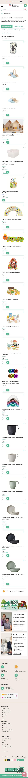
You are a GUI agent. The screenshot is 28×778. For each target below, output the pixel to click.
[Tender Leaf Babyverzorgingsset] (13, 318)
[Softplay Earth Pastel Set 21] (13, 74)
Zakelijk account (17, 653)
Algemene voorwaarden (18, 775)
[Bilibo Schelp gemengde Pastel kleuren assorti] (13, 401)
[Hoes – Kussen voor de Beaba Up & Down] (13, 48)
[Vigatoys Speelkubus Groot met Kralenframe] (13, 183)
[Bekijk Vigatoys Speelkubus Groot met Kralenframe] (3, 200)
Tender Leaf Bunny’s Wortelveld (10, 299)
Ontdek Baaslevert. (17, 628)
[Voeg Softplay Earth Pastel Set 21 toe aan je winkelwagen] (7, 89)
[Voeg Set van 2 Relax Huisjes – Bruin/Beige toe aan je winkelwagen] (7, 142)
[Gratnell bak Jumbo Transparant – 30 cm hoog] (13, 153)
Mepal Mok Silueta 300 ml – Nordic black (12, 437)
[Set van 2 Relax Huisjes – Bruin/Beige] (13, 126)
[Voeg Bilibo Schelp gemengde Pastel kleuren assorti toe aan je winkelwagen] (7, 418)
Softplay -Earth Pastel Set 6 (9, 108)
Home (2, 13)
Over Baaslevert (5, 708)
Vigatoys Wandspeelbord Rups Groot (11, 246)
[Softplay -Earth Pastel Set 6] (13, 100)
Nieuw (3, 749)
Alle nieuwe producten (6, 26)
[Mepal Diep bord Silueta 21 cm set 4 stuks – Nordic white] (13, 509)
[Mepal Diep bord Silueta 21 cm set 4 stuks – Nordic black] (13, 538)
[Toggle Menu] (2, 5)
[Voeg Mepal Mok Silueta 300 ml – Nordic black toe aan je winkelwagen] (7, 445)
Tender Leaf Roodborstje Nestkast (11, 272)
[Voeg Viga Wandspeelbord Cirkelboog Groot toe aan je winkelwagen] (7, 227)
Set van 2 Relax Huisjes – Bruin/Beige (11, 134)
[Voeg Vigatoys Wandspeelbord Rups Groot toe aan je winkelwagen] (7, 253)
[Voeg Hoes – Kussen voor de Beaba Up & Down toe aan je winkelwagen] (7, 63)
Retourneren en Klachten (7, 729)
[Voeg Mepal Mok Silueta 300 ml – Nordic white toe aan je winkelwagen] (7, 472)
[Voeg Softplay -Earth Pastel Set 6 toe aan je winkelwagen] (7, 115)
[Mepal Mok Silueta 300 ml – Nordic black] (13, 429)
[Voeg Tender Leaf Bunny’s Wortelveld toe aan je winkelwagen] (7, 307)
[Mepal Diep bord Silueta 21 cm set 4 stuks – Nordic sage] (13, 566)
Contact (3, 719)
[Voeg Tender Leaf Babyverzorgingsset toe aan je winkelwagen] (7, 334)
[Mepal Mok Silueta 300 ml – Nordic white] (13, 456)
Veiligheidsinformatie (6, 731)
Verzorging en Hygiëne (13, 29)
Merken (3, 733)
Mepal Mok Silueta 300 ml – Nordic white (12, 464)
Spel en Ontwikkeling (18, 26)
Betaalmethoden (5, 727)
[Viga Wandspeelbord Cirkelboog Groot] (13, 211)
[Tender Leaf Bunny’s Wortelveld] (13, 291)
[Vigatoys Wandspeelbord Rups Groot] (13, 238)
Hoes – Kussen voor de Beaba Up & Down (12, 56)
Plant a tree (4, 714)
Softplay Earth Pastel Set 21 (9, 82)
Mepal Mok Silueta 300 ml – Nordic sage (12, 491)
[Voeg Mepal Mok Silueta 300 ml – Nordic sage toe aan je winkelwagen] (7, 498)
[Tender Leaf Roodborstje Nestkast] (13, 264)
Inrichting (4, 29)
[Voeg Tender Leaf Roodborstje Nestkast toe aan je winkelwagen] (7, 280)
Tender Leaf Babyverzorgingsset (10, 326)
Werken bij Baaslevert (6, 710)
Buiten (22, 29)
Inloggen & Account (6, 723)
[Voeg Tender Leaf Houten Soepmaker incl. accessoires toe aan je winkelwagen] (7, 362)
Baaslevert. (11, 775)
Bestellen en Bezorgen (6, 725)
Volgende (21, 591)
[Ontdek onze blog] (14, 605)
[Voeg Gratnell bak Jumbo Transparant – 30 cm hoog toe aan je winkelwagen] (7, 172)
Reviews (4, 716)
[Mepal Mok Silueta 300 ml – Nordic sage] (13, 483)
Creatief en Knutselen (6, 33)
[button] (24, 42)
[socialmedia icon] (15, 757)
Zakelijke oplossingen (6, 712)
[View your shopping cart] (25, 5)
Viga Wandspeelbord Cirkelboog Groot (12, 219)
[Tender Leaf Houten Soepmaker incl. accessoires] (13, 345)
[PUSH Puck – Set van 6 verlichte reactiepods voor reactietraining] (13, 373)
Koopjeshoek (5, 751)
